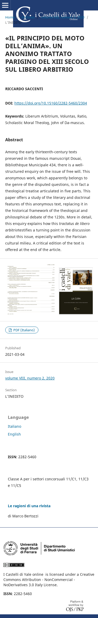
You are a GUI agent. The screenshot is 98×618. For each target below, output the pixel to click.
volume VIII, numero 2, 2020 (62, 17)
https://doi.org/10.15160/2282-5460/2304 (50, 103)
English (14, 434)
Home (10, 17)
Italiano (14, 426)
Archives (27, 17)
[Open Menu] (5, 5)
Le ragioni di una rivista (29, 505)
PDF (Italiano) (24, 330)
